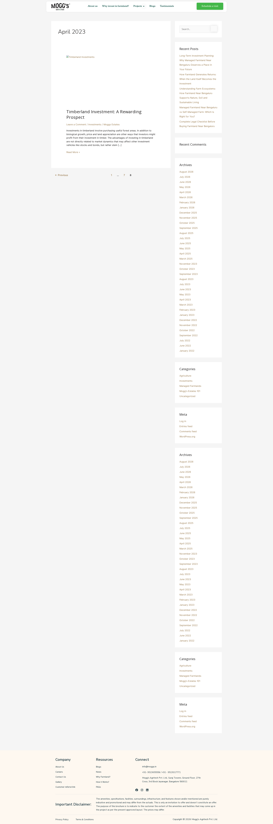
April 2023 (185, 299)
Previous (61, 175)
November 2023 (188, 263)
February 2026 (187, 202)
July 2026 (184, 176)
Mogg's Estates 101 (189, 391)
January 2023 (186, 314)
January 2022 (186, 350)
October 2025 (187, 222)
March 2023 (186, 304)
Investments (94, 124)
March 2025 (186, 258)
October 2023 (187, 268)
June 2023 (185, 289)
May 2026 (184, 187)
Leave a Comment (76, 124)
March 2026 (186, 197)
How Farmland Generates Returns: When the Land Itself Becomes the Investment (197, 79)
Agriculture (185, 375)
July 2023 (184, 284)
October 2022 (187, 330)
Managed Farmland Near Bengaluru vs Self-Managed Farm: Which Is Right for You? (198, 112)
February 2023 (187, 309)
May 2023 (184, 294)
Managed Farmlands (190, 386)
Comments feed (188, 431)
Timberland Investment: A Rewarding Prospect (103, 114)
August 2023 (186, 279)
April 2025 (185, 253)
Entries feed (185, 426)
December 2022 (188, 320)
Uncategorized (187, 396)
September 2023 (188, 274)
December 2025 (188, 212)
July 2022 (184, 340)
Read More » (73, 152)
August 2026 (186, 171)
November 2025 (188, 217)
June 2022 (185, 345)
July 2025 (184, 238)
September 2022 (188, 335)
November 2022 (188, 325)
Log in (182, 421)
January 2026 (186, 207)
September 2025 (188, 228)
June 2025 (185, 243)
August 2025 (186, 233)
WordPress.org (187, 436)
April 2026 (185, 192)
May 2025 (184, 248)
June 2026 (185, 182)
